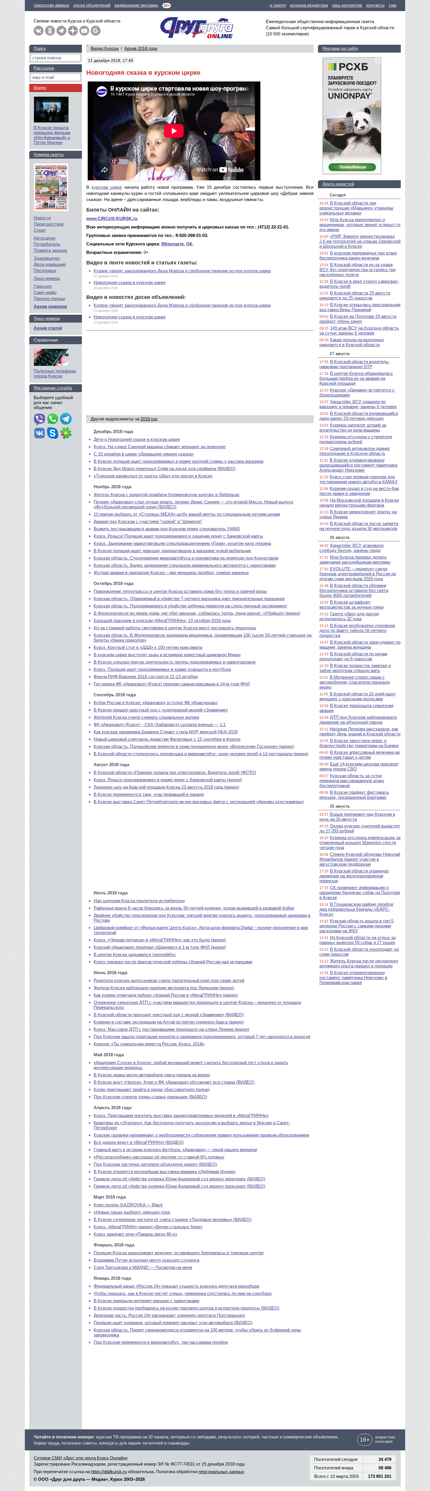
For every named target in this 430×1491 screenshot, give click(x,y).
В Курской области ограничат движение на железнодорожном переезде (354, 875)
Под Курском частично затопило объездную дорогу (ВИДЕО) (155, 1164)
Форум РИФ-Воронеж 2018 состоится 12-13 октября (146, 676)
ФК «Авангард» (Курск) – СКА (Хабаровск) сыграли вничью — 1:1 (160, 724)
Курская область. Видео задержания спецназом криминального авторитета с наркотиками (185, 565)
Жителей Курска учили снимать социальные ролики (146, 717)
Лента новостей (338, 183)
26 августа (340, 537)
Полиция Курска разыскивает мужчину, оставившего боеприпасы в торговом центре (179, 1252)
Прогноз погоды (49, 298)
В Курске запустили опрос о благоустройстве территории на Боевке (359, 743)
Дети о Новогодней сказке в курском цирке (137, 439)
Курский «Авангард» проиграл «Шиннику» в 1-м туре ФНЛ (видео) (160, 947)
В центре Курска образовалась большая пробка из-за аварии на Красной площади (356, 378)
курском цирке (107, 187)
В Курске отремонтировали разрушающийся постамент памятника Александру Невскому (358, 465)
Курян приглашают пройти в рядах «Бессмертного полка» (152, 1089)
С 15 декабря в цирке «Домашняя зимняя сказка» (144, 453)
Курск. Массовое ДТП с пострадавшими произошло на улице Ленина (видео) (171, 1029)
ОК (189, 243)
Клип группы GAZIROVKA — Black (128, 1204)
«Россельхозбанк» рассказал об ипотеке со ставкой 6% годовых (159, 1156)
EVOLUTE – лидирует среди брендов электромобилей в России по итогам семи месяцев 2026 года (357, 573)
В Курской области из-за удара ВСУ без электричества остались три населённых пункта (357, 269)
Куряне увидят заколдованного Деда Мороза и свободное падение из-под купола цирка (182, 270)
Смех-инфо (45, 292)
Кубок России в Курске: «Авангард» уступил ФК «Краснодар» (156, 702)
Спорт (40, 230)
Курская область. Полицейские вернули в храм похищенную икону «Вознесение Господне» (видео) (194, 746)
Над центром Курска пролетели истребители (139, 900)
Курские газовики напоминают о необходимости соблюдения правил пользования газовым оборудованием (201, 1134)
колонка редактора (309, 5)
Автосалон (44, 237)
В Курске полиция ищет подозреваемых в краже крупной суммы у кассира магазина (178, 461)
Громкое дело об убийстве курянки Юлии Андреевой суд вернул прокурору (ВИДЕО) (179, 1178)
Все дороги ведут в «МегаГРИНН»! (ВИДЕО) (139, 1142)
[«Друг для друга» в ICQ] (66, 433)
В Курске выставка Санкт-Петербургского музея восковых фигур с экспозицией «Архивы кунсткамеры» (199, 801)
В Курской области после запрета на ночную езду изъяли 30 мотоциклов (358, 526)
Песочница (45, 270)
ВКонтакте (172, 243)
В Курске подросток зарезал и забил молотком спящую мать (355, 668)
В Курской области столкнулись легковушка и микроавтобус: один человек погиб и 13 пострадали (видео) (201, 753)
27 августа (340, 353)
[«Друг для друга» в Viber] (39, 419)
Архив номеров (50, 306)
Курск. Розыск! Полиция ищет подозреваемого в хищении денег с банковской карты (178, 536)
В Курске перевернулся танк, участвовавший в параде (149, 794)
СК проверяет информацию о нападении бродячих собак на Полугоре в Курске (359, 892)
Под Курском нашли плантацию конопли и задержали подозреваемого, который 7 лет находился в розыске (202, 1036)
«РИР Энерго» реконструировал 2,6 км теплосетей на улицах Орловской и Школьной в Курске (359, 241)
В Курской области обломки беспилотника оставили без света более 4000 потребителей (353, 590)
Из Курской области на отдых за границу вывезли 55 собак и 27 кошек (357, 940)
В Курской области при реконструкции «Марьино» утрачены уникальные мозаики (356, 207)
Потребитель (47, 244)
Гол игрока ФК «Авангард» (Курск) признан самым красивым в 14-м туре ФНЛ (172, 683)
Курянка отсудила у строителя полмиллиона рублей (355, 439)
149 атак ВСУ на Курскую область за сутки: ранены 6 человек (359, 330)
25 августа (340, 806)
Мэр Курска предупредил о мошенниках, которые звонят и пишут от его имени (360, 224)
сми (392, 5)
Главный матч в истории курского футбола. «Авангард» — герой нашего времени (175, 1149)
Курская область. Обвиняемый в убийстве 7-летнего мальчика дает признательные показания (189, 598)
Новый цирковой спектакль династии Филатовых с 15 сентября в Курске (167, 739)
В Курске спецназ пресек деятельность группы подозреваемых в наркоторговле (175, 661)
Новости (42, 217)
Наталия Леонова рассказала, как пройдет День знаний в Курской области (359, 731)
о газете (278, 5)
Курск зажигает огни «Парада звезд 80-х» (135, 1234)
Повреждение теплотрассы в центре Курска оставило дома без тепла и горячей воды (180, 591)
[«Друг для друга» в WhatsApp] (53, 419)
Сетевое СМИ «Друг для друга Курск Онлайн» (81, 1457)
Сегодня (338, 195)
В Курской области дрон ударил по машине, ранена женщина (359, 645)
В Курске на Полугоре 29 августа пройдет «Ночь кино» (357, 319)
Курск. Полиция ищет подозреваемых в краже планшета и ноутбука (162, 669)
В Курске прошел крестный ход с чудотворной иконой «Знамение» (161, 709)
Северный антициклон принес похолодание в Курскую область (354, 451)
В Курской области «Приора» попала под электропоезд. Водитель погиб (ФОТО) (175, 772)
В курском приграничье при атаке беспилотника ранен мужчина (358, 255)
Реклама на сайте (340, 48)
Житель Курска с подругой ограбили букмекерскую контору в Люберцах (167, 494)
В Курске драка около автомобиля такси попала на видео (152, 1074)
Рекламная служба (53, 387)
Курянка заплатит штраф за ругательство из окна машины (352, 427)
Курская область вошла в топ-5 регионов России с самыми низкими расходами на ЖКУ (356, 925)
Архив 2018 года (140, 48)
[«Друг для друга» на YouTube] (84, 31)
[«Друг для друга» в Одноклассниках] (50, 31)
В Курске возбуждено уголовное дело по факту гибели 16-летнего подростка (357, 630)
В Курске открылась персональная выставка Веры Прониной (359, 307)
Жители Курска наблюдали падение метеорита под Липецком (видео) (164, 987)
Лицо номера (47, 278)
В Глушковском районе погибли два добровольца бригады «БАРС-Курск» (356, 909)
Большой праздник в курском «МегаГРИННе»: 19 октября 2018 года (162, 620)
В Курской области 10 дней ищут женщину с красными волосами (357, 696)
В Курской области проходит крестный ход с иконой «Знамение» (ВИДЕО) (169, 1014)
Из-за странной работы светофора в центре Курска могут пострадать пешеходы (175, 627)
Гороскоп (43, 286)
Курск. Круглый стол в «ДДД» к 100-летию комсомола (148, 647)
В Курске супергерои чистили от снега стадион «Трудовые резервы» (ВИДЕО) (173, 1219)
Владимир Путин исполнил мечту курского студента (146, 1260)
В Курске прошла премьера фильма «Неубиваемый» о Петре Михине (52, 135)
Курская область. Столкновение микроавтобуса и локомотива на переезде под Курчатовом (186, 557)
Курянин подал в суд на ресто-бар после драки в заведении (359, 491)
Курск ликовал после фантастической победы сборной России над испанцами (173, 961)
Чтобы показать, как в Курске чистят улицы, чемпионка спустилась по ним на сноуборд (182, 1293)
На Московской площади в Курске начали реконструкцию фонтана (359, 503)
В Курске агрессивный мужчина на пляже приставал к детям (359, 755)
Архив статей (48, 327)
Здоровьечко (47, 258)
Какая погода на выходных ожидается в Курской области (351, 342)
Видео (40, 87)
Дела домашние (50, 264)
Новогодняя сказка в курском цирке (130, 282)
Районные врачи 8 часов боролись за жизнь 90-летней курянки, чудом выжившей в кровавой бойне (194, 907)
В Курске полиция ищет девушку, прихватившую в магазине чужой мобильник (172, 550)
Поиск (40, 48)
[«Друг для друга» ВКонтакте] (39, 31)
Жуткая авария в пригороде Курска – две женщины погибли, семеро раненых (171, 572)
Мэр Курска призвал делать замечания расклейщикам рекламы (355, 559)
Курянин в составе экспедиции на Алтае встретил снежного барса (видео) (169, 1021)
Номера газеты (49, 154)
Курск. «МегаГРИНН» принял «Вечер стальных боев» (148, 1226)
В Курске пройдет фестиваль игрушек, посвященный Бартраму (354, 795)
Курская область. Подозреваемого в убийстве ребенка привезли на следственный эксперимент (190, 605)
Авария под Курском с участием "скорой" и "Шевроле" (148, 521)
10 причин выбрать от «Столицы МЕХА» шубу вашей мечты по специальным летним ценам (187, 514)
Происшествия (48, 223)
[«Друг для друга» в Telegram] (61, 31)
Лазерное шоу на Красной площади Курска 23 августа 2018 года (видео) (166, 787)
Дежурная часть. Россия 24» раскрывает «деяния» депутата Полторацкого (169, 1315)
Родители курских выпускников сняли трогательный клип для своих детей (169, 980)
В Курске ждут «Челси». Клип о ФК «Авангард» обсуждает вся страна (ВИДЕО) (174, 1082)
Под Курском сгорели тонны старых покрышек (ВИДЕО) (150, 1096)
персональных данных (221, 1471)
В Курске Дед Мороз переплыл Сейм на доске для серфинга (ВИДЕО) (164, 468)
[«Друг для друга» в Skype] (53, 433)
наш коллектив (347, 5)
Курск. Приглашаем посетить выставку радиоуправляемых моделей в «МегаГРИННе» (181, 1115)
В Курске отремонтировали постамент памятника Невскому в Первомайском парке (353, 977)
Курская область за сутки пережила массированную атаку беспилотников (351, 780)
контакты (375, 5)
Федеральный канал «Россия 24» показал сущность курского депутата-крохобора (176, 1286)
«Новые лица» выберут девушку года (132, 1212)
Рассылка (44, 67)
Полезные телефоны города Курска (55, 373)
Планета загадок (50, 250)
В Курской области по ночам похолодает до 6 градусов (353, 656)
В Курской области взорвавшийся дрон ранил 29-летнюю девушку (358, 416)
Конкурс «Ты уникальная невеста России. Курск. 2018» (149, 1043)
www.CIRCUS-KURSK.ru (111, 218)
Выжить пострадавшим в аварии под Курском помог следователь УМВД (167, 528)
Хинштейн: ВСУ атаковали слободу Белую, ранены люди (351, 548)
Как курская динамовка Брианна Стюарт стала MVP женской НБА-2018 (166, 731)
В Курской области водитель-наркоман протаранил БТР (354, 364)
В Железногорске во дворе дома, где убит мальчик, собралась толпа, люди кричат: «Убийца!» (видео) (197, 613)
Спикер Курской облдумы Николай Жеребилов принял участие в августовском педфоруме (359, 859)
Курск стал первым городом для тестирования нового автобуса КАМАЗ (358, 479)
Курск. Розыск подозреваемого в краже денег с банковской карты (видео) (168, 779)
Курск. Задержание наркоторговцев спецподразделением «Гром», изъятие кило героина (182, 543)
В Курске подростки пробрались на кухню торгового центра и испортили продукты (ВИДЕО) (186, 1307)
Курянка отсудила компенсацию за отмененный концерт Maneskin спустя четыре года (359, 842)
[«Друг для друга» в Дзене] (73, 31)
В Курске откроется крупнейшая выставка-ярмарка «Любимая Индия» (164, 1171)
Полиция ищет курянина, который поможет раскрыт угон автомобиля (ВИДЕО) (173, 1322)
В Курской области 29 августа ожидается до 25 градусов (354, 295)
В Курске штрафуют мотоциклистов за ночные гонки (351, 604)
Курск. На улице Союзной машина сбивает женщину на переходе (160, 446)
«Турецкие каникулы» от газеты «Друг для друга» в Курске (153, 475)
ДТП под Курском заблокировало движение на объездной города (358, 720)
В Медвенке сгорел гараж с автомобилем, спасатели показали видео (354, 682)
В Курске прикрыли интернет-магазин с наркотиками (146, 1300)
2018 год (148, 418)
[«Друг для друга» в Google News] (96, 31)
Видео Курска (104, 48)
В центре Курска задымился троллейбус (135, 954)
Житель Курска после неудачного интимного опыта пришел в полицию (358, 963)
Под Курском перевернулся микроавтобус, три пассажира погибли (161, 1342)
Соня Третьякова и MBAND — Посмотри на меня (143, 1267)
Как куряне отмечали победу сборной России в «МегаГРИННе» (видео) (166, 995)
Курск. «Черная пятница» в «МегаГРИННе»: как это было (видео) (160, 939)
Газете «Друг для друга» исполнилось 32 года (349, 616)
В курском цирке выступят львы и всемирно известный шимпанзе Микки (167, 654)
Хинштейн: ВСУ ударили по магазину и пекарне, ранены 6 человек (358, 404)
